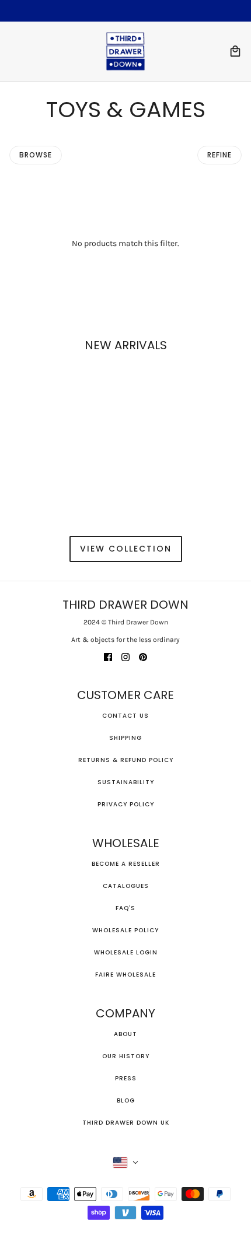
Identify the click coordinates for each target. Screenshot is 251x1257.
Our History (125, 1056)
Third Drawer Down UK (125, 1122)
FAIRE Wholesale (125, 974)
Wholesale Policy (125, 930)
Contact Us (125, 715)
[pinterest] (143, 656)
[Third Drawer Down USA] (125, 51)
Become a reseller (126, 863)
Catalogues (126, 886)
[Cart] (235, 51)
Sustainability (125, 782)
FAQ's (125, 908)
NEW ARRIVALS (126, 345)
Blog (126, 1100)
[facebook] (108, 656)
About (125, 1034)
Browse (35, 155)
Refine (219, 155)
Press (126, 1078)
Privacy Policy (125, 804)
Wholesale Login (126, 952)
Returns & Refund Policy (125, 760)
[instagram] (125, 656)
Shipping (125, 737)
